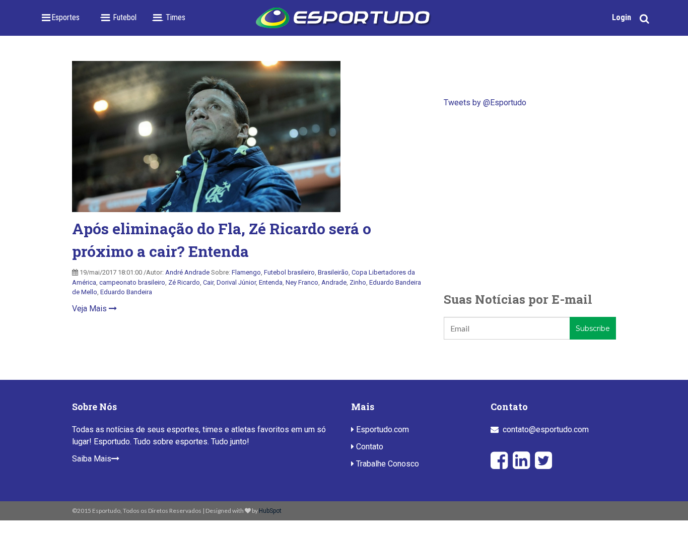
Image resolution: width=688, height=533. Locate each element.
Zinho (358, 282)
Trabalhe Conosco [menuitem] (386, 464)
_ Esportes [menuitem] (62, 17)
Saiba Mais (91, 458)
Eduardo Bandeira (126, 292)
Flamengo (246, 272)
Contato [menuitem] (368, 446)
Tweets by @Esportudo (485, 102)
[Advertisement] (530, 199)
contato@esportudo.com (546, 429)
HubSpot (270, 510)
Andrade (334, 282)
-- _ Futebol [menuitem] (118, 17)
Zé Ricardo (184, 282)
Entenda (271, 282)
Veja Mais (90, 308)
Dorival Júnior (236, 282)
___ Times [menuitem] (168, 17)
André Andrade (187, 272)
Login (621, 17)
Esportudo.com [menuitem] (381, 429)
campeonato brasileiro (132, 282)
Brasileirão (333, 272)
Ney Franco (302, 282)
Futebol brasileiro (289, 272)
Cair (208, 282)
